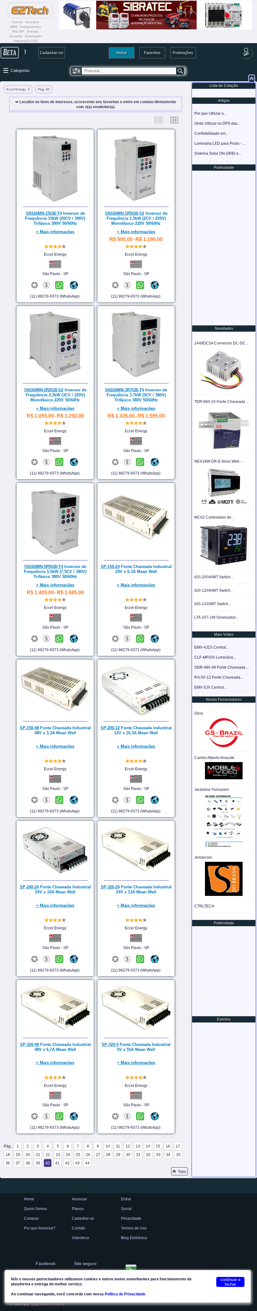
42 (67, 1163)
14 (148, 1146)
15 (158, 1146)
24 (68, 1155)
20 (28, 1155)
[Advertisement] (223, 248)
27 (98, 1155)
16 (168, 1146)
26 (88, 1155)
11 (118, 1146)
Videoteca (80, 1238)
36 (8, 1163)
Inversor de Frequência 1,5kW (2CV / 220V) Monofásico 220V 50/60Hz (136, 218)
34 (168, 1155)
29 (118, 1155)
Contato (78, 1228)
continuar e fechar (230, 1282)
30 (128, 1155)
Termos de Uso (134, 1228)
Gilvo (198, 713)
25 (78, 1155)
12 (128, 1146)
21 (38, 1155)
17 (178, 1146)
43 (77, 1163)
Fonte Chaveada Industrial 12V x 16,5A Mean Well (136, 730)
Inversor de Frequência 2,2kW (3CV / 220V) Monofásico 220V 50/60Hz (55, 395)
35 (178, 1155)
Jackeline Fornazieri (211, 789)
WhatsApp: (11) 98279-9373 (36, 1303)
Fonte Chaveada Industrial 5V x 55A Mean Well (136, 1047)
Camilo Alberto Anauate (214, 758)
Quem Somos (35, 1209)
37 (18, 1163)
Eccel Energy (55, 254)
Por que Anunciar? (39, 1228)
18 (8, 1155)
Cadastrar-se (51, 53)
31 (138, 1155)
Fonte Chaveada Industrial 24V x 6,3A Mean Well (136, 569)
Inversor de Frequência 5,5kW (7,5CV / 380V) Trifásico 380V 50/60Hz (55, 571)
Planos (78, 1209)
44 (87, 1163)
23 (58, 1155)
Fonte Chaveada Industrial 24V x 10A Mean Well (55, 889)
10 (108, 1146)
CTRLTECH (204, 906)
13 (138, 1146)
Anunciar (79, 1199)
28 (108, 1155)
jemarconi (203, 857)
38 (28, 1163)
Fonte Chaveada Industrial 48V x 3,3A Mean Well (55, 730)
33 (158, 1155)
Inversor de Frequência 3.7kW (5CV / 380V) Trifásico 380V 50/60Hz (136, 395)
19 (18, 1155)
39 (38, 1163)
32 (148, 1155)
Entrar (126, 1199)
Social (126, 1209)
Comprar (31, 1218)
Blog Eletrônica (134, 1238)
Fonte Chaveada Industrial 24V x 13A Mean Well (136, 889)
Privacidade (131, 1218)
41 (57, 1163)
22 (48, 1155)
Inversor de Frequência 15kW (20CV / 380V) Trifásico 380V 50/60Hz (55, 218)
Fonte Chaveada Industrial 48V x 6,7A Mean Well (55, 1047)
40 (47, 1163)
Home (121, 53)
